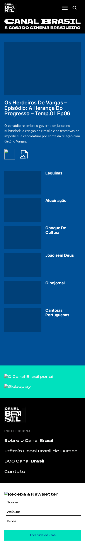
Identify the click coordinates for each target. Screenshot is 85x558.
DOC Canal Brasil (24, 461)
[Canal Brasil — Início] (10, 8)
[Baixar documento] (11, 154)
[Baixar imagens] (26, 154)
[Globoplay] (17, 386)
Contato (14, 471)
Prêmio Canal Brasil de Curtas (41, 451)
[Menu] (64, 7)
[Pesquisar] (74, 7)
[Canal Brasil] (42, 415)
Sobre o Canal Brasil (28, 440)
